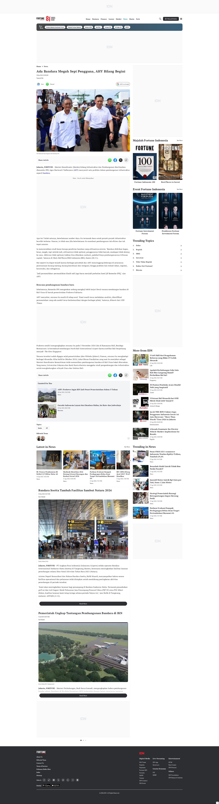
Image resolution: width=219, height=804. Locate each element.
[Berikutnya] (130, 460)
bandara (46, 173)
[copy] (126, 160)
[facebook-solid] (115, 160)
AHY (76, 170)
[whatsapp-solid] (110, 160)
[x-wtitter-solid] (121, 160)
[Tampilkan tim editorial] (128, 438)
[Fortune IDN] (45, 19)
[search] (160, 18)
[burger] (181, 19)
